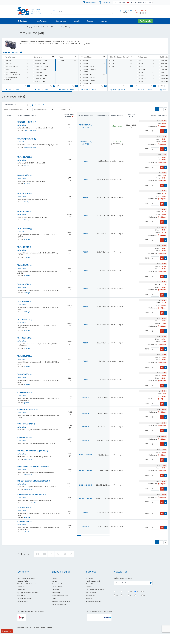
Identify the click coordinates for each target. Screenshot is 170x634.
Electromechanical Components (50, 27)
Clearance (89, 587)
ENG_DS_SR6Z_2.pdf (30, 130)
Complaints (55, 590)
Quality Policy (21, 595)
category (68, 116)
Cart (142, 10)
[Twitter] (57, 554)
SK (116, 591)
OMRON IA (85, 397)
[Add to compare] (35, 122)
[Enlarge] (27, 57)
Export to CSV (39, 105)
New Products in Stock (93, 581)
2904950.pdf (28, 459)
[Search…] (54, 11)
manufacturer (84, 116)
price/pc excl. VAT (157, 115)
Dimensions (101, 116)
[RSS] (71, 554)
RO (116, 595)
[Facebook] (37, 554)
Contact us (20, 587)
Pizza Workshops (91, 593)
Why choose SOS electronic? (26, 584)
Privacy (54, 598)
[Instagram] (64, 554)
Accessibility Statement (93, 601)
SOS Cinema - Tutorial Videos (95, 590)
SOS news (89, 598)
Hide (9, 89)
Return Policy (56, 593)
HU (130, 591)
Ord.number (68, 114)
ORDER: (147, 131)
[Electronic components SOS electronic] (29, 11)
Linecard (54, 581)
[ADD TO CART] (162, 131)
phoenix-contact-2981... (31, 503)
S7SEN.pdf (27, 239)
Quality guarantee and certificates (28, 593)
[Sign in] (120, 12)
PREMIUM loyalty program (60, 595)
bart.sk (50, 627)
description (29, 115)
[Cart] (136, 11)
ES (137, 595)
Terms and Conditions (58, 584)
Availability (115, 115)
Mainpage (29, 27)
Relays (63, 27)
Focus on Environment (24, 598)
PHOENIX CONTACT (85, 455)
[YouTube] (44, 554)
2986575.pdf (28, 475)
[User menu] (130, 11)
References (21, 590)
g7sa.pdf (26, 403)
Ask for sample (145, 21)
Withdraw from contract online (61, 601)
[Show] (165, 131)
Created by (43, 627)
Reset (17, 89)
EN (137, 591)
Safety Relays (21, 125)
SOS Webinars (90, 595)
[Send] (28, 86)
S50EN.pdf (27, 165)
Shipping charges (57, 587)
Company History (22, 601)
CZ (123, 591)
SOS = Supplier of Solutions (26, 578)
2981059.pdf (28, 489)
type (19, 115)
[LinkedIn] (51, 554)
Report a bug (6, 631)
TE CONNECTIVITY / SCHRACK (85, 126)
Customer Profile (22, 581)
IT (130, 595)
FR (144, 595)
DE (144, 591)
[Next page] (165, 109)
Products (36, 27)
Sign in (126, 10)
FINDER (85, 161)
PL (123, 595)
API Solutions (90, 578)
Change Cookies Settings (59, 604)
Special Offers (90, 584)
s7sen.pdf (27, 517)
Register (125, 13)
